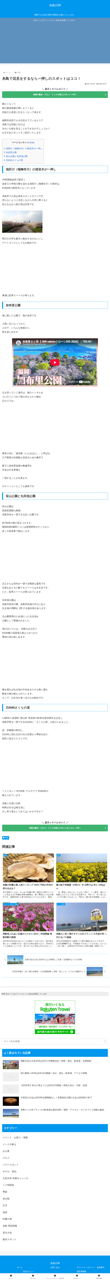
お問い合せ (55, 1267)
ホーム (20, 1267)
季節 (6, 838)
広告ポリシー (28, 1271)
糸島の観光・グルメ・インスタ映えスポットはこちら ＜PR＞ (55, 828)
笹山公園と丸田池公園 (15, 156)
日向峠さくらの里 (13, 160)
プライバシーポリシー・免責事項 (90, 1267)
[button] (105, 1041)
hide (32, 142)
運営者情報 (81, 1271)
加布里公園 (10, 152)
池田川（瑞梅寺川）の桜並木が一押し (23, 148)
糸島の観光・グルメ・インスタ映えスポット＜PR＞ (55, 94)
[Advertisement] (55, 42)
